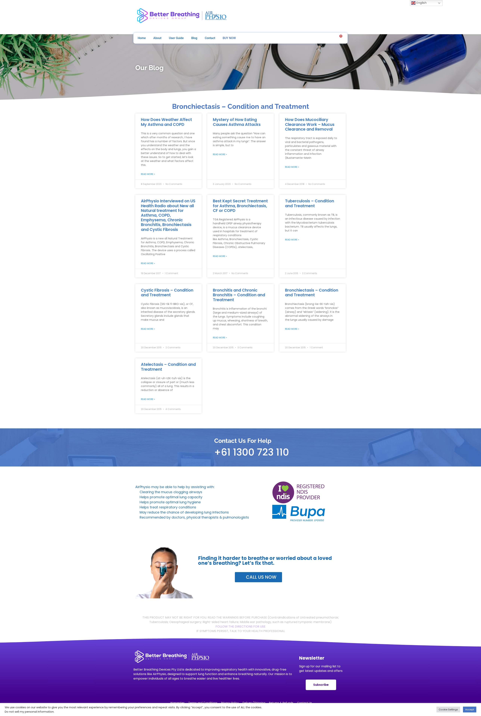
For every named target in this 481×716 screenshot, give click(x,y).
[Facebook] (312, 16)
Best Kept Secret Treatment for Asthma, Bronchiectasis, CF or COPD (240, 205)
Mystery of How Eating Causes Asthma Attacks (237, 122)
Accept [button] (469, 709)
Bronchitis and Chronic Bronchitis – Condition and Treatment (239, 294)
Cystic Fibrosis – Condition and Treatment (167, 292)
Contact (210, 38)
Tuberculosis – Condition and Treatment (309, 203)
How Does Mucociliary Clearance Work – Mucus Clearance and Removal (309, 124)
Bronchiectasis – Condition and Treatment (311, 292)
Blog (194, 38)
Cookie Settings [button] (448, 709)
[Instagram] (322, 16)
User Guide (176, 38)
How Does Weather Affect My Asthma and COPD (166, 122)
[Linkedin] (342, 16)
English (421, 3)
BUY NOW (229, 38)
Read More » (148, 174)
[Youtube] (332, 16)
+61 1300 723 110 (251, 452)
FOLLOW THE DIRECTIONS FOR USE (240, 626)
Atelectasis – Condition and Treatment (168, 367)
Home (142, 38)
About (157, 38)
